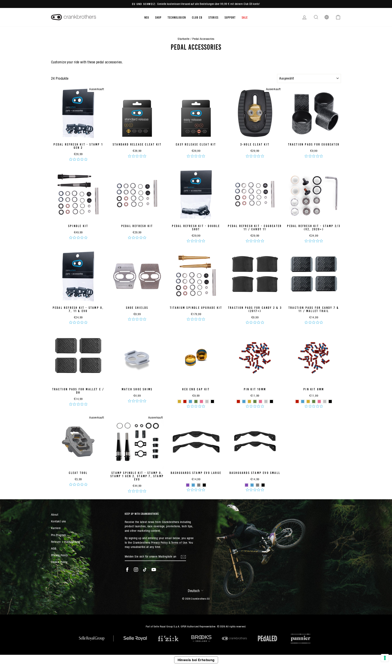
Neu (146, 17)
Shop (158, 17)
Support (230, 17)
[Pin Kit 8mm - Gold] (308, 401)
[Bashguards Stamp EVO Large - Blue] (193, 485)
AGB (53, 548)
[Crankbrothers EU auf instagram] (136, 569)
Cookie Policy (59, 562)
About (54, 514)
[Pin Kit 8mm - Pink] (319, 401)
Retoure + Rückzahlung (65, 541)
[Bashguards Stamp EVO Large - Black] (204, 485)
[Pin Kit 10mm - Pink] (260, 401)
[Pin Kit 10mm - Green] (255, 401)
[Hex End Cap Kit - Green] (196, 401)
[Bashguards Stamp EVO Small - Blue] (252, 485)
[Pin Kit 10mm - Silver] (266, 401)
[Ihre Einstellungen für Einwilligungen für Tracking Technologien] (385, 658)
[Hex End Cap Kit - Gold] (179, 401)
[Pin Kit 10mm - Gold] (249, 401)
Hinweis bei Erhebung (196, 660)
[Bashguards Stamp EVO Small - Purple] (246, 485)
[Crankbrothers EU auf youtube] (153, 569)
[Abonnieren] (183, 556)
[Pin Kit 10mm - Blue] (244, 401)
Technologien (177, 17)
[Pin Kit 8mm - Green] (314, 401)
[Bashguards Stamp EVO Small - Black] (263, 485)
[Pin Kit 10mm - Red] (238, 401)
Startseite (184, 38)
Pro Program (58, 535)
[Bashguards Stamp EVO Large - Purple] (188, 485)
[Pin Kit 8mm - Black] (330, 401)
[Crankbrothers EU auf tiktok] (144, 569)
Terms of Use (179, 542)
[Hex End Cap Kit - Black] (212, 401)
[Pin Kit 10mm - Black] (271, 401)
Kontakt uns (58, 521)
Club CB (197, 17)
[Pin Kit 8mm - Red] (297, 401)
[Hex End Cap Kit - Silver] (207, 401)
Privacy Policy (59, 555)
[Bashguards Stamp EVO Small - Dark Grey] (257, 485)
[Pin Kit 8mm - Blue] (303, 401)
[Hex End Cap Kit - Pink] (201, 401)
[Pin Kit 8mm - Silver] (325, 401)
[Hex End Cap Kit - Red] (185, 401)
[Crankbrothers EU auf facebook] (127, 569)
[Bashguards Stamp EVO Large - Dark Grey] (199, 485)
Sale (245, 17)
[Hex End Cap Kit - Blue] (190, 401)
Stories (213, 17)
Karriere (56, 528)
